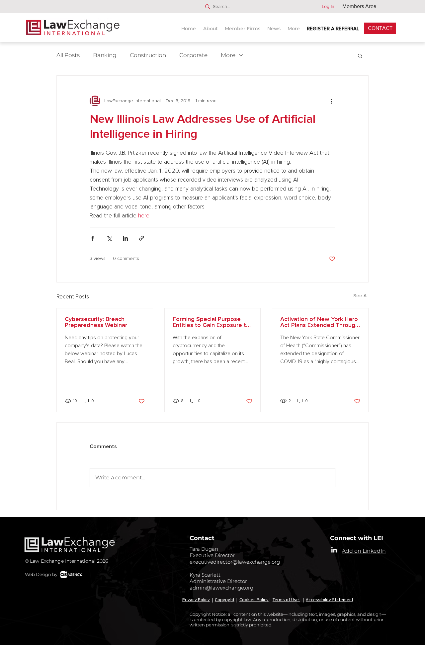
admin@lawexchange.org (221, 588)
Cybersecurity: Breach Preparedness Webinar (96, 322)
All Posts (68, 55)
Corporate (193, 55)
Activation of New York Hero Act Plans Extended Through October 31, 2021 (319, 322)
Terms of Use (286, 600)
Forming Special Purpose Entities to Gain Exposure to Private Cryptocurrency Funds (211, 322)
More (228, 55)
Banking (105, 55)
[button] (275, 26)
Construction (148, 55)
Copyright (224, 600)
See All (361, 295)
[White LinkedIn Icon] (334, 550)
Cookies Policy (254, 600)
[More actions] (331, 101)
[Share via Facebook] (93, 238)
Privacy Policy (196, 600)
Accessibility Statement (329, 600)
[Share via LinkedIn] (125, 238)
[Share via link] (141, 238)
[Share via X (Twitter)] (109, 238)
